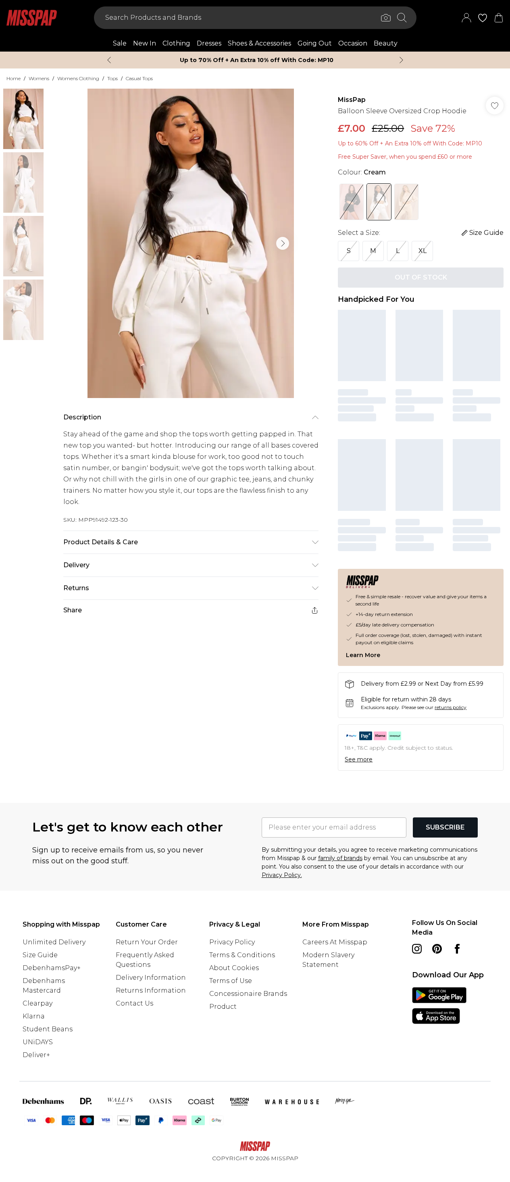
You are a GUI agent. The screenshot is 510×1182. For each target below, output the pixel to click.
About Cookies (234, 968)
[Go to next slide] (282, 243)
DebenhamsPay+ (52, 968)
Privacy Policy (232, 942)
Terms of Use (230, 981)
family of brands (340, 858)
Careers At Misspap (334, 942)
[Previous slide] (109, 60)
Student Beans (48, 1029)
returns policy (450, 707)
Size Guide (40, 955)
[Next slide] (401, 60)
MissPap (352, 100)
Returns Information (151, 990)
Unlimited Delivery (54, 942)
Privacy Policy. (282, 875)
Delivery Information (151, 977)
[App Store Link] (439, 1005)
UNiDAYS (38, 1042)
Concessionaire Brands (248, 993)
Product (223, 1006)
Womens (39, 78)
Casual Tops (139, 78)
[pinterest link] (437, 949)
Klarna (34, 1016)
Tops (112, 78)
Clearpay (37, 1003)
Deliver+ (36, 1055)
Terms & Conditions (242, 955)
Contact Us (134, 1003)
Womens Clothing (78, 78)
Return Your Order (147, 942)
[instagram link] (417, 949)
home (13, 78)
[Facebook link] (457, 949)
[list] (190, 243)
